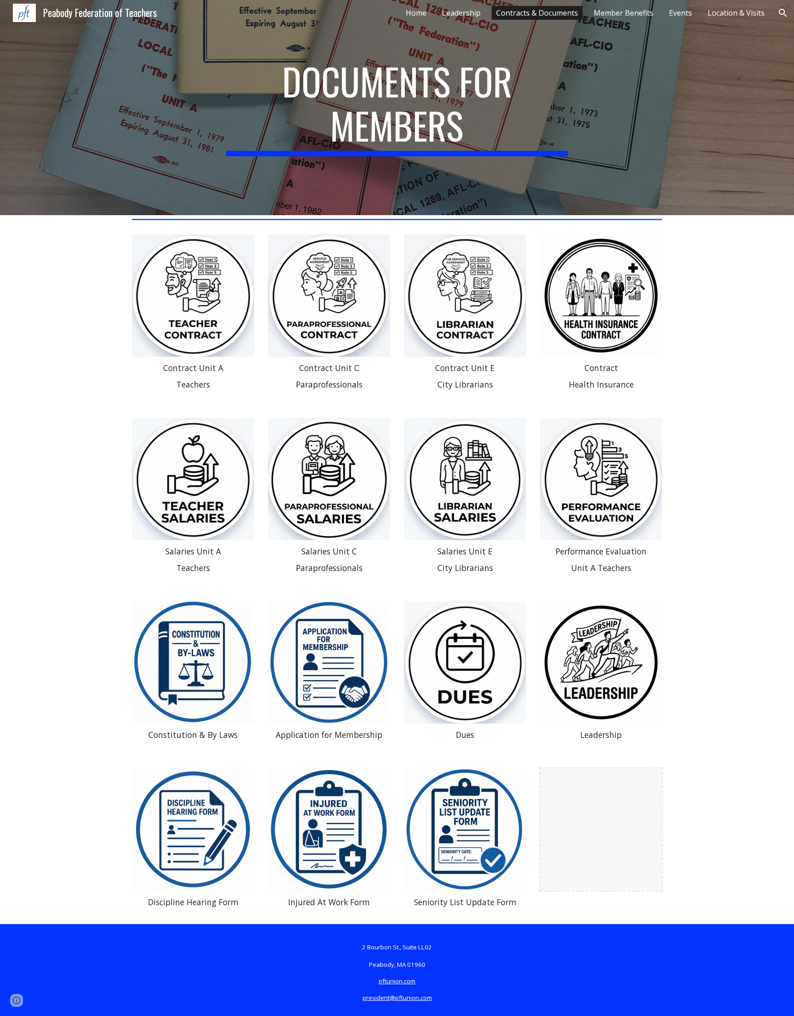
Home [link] (416, 13)
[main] (397, 107)
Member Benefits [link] (623, 13)
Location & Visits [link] (736, 13)
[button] (783, 13)
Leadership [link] (461, 13)
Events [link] (680, 13)
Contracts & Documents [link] (537, 13)
